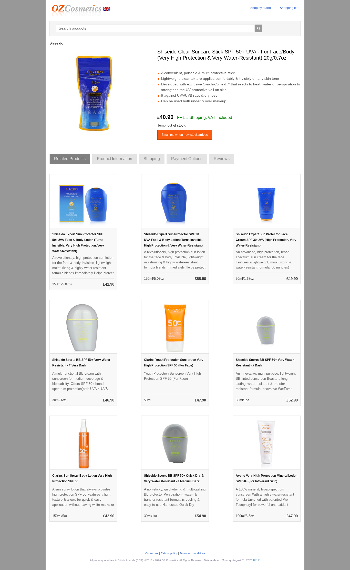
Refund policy (169, 553)
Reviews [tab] (222, 159)
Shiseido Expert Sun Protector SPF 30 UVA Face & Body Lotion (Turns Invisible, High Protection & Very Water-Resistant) (173, 239)
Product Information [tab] (114, 159)
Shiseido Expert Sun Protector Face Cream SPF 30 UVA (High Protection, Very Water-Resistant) (266, 239)
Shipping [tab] (151, 159)
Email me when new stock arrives (184, 135)
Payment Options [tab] (186, 159)
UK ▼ (256, 560)
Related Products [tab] (70, 159)
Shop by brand (260, 8)
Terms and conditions (192, 553)
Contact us (151, 553)
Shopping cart (289, 8)
